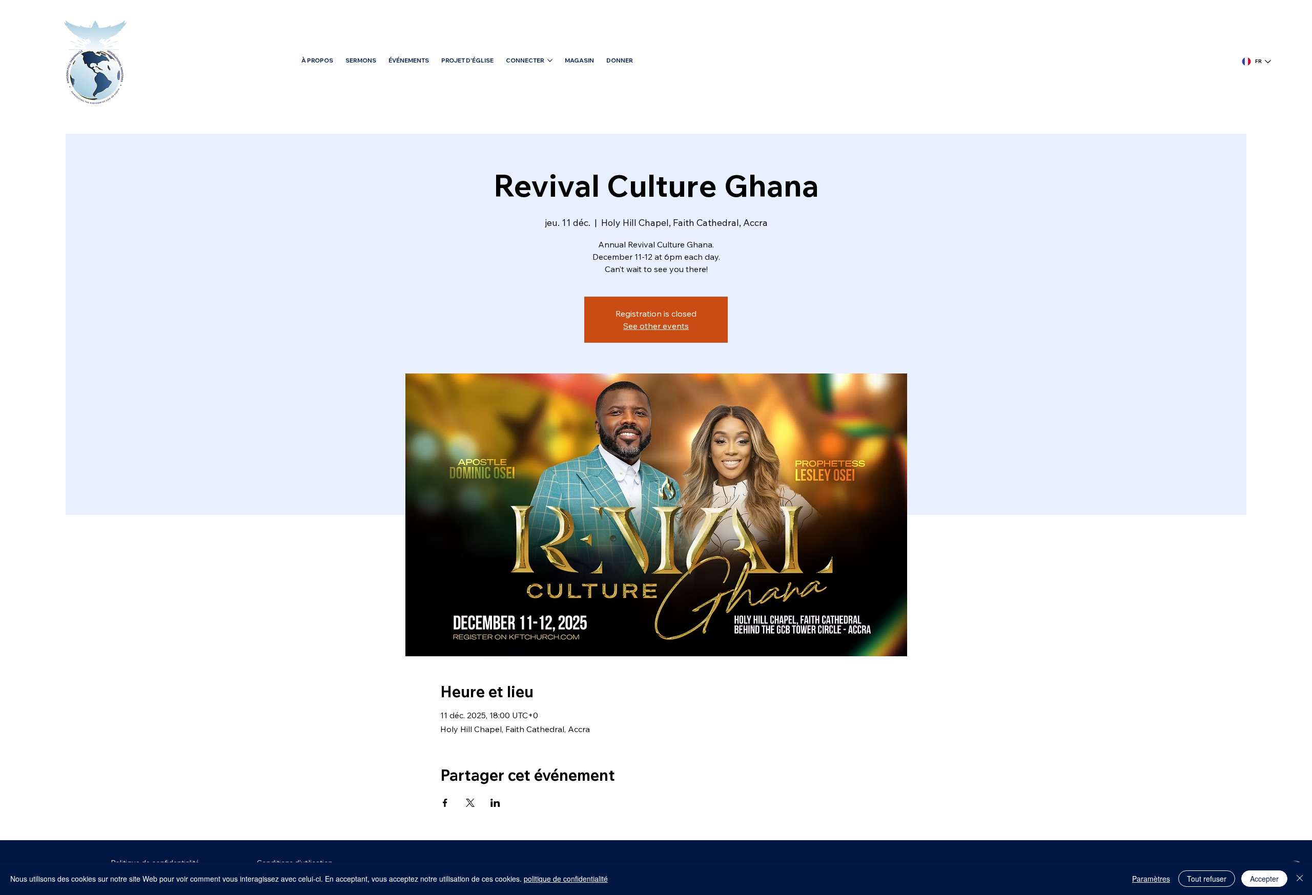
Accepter (1264, 878)
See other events (656, 326)
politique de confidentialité (566, 878)
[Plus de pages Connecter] (549, 60)
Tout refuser (1206, 878)
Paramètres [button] (1151, 878)
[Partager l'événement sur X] (470, 803)
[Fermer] (1300, 878)
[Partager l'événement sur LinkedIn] (495, 803)
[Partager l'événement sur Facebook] (445, 803)
